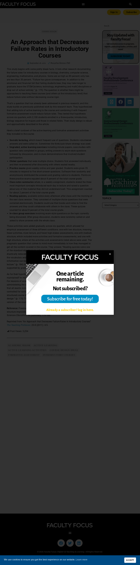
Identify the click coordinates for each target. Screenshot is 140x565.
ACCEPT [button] (130, 560)
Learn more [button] (81, 559)
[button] (110, 254)
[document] (70, 282)
